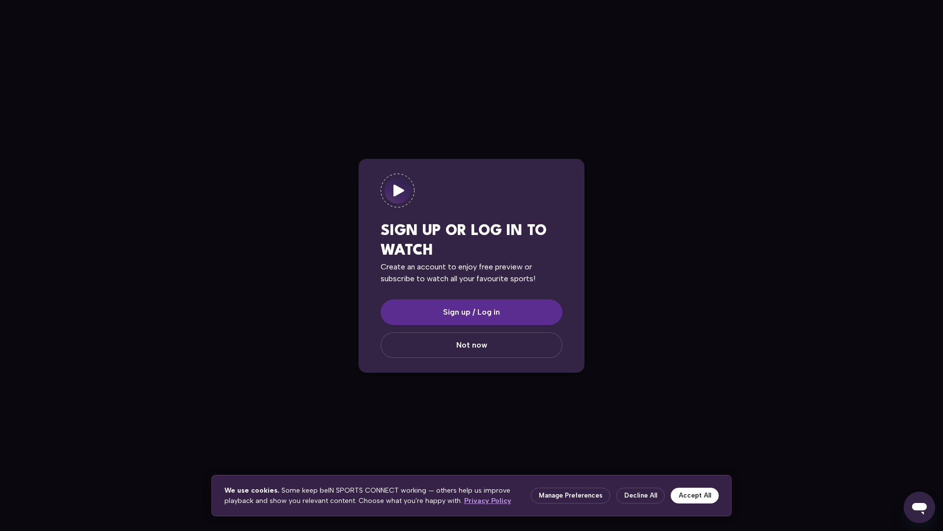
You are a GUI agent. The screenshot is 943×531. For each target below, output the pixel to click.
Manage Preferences (571, 495)
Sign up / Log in (471, 312)
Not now (471, 345)
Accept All (695, 495)
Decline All (640, 495)
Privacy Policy (487, 501)
